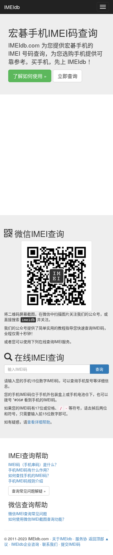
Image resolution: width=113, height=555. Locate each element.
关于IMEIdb (62, 538)
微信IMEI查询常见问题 (27, 513)
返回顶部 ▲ (99, 538)
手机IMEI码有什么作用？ (29, 470)
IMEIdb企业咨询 (25, 544)
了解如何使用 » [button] (30, 75)
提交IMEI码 (70, 544)
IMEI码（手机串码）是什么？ (33, 464)
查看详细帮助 (38, 422)
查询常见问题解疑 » (29, 491)
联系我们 (50, 544)
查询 (99, 369)
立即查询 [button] (67, 75)
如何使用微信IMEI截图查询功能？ (37, 519)
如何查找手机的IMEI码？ (29, 475)
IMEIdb (12, 6)
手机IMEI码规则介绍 (25, 480)
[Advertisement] (56, 159)
